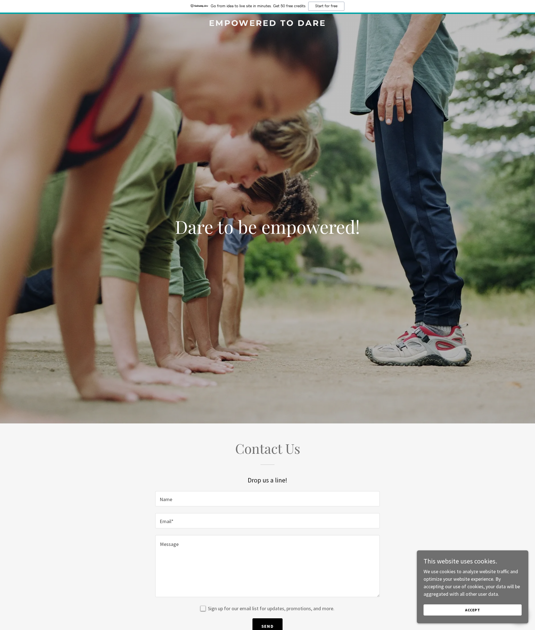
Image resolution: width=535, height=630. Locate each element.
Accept (472, 609)
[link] (267, 24)
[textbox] (267, 498)
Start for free (326, 6)
